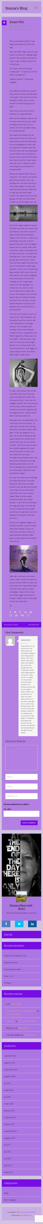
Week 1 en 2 (9, 976)
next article (32, 624)
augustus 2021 (9, 1063)
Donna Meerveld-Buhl (20, 26)
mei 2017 (7, 1158)
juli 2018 (7, 1097)
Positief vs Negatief (13, 1014)
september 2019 (10, 1069)
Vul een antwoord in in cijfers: (16, 804)
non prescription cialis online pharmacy (21, 1011)
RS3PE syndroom (30, 1035)
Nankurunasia (16, 1004)
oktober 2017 (9, 1124)
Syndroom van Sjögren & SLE (15, 955)
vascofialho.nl (25, 1215)
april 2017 (8, 1165)
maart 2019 (8, 1090)
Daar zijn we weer (11, 962)
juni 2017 (7, 1152)
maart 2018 (8, 1104)
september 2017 (10, 1131)
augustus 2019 (9, 1076)
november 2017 (10, 1117)
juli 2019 (7, 1083)
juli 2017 (7, 1145)
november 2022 (10, 1056)
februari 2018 (9, 1110)
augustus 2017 (9, 1138)
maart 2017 (8, 1172)
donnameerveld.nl (28, 1212)
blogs (6, 1193)
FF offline (7, 983)
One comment (30, 29)
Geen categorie (10, 1200)
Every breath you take (12, 969)
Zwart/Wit (17, 22)
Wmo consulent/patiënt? (28, 1021)
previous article (12, 624)
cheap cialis (10, 1021)
